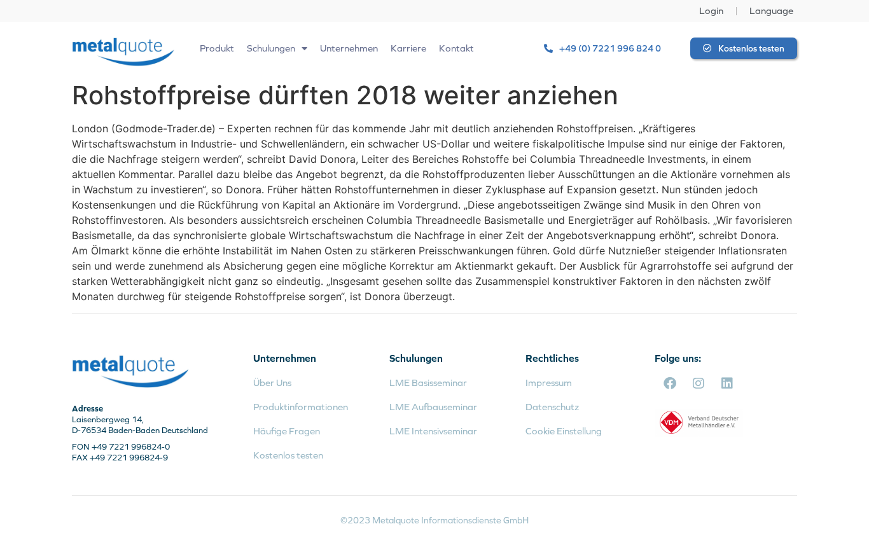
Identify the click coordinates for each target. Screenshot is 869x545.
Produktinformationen (300, 406)
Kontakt (456, 48)
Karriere (408, 48)
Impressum (548, 382)
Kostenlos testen (288, 455)
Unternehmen (349, 48)
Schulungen (271, 48)
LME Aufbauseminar (433, 406)
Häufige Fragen (286, 430)
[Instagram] (698, 383)
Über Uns (272, 382)
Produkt (217, 48)
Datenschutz (552, 406)
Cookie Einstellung (563, 430)
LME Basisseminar (428, 382)
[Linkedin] (727, 383)
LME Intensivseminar (433, 430)
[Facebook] (670, 383)
